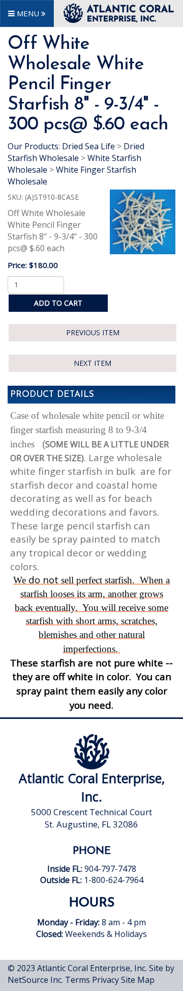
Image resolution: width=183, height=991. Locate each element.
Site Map (138, 979)
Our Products (33, 146)
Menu (28, 13)
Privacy (105, 979)
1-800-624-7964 (113, 880)
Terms (77, 979)
